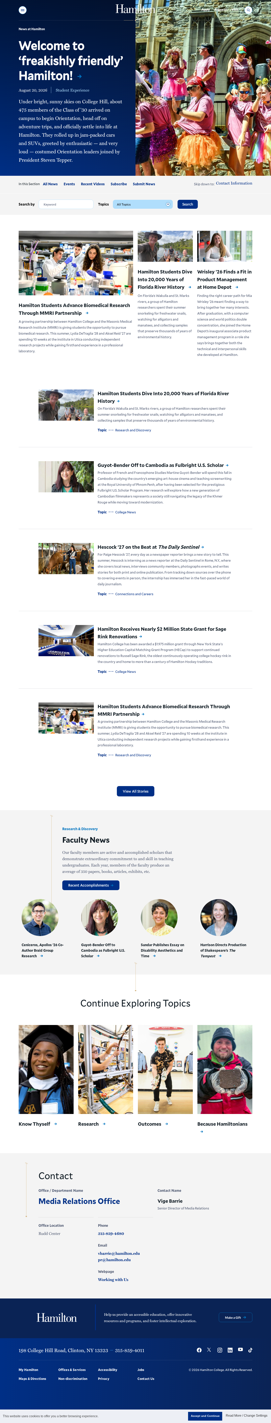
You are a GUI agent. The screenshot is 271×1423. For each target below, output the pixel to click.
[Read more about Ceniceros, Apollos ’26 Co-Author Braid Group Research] (40, 917)
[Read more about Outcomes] (165, 1069)
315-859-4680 (111, 1233)
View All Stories (135, 791)
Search (187, 204)
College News (125, 512)
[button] (23, 10)
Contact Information (234, 183)
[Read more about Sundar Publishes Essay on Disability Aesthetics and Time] (159, 917)
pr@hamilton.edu (114, 1260)
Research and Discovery (133, 430)
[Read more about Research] (105, 1069)
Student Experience (72, 90)
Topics (103, 204)
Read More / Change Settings (246, 1415)
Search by (27, 204)
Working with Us (113, 1279)
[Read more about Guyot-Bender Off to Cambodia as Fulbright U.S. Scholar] (66, 476)
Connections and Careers (134, 594)
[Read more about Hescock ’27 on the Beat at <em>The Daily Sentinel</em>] (66, 558)
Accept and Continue (205, 1415)
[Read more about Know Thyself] (46, 1069)
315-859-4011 (129, 1350)
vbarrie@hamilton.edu (119, 1253)
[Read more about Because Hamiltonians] (224, 1069)
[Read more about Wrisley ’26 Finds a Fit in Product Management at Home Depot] (224, 246)
